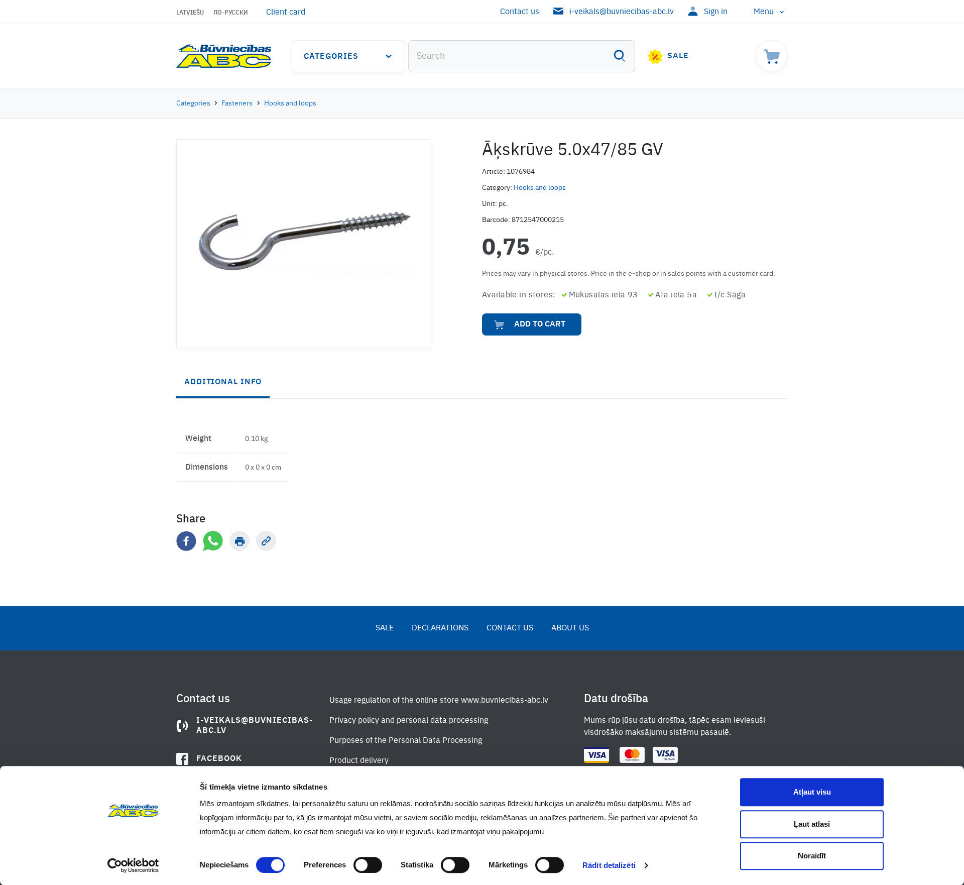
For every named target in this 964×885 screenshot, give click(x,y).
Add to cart (539, 324)
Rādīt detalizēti (609, 865)
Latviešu (190, 13)
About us (570, 628)
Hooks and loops (290, 103)
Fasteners (237, 103)
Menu (764, 12)
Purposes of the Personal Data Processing (405, 741)
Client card (285, 13)
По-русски (230, 13)
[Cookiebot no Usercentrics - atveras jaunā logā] (133, 865)
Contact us (519, 12)
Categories (331, 57)
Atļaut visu (812, 792)
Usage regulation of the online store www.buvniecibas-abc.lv (438, 701)
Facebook (219, 759)
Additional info (223, 382)
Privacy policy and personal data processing (408, 721)
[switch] (367, 865)
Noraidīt (812, 855)
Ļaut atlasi (812, 824)
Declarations (440, 628)
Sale (678, 56)
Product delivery (359, 761)
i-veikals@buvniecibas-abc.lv (621, 12)
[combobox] (521, 56)
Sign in (716, 12)
